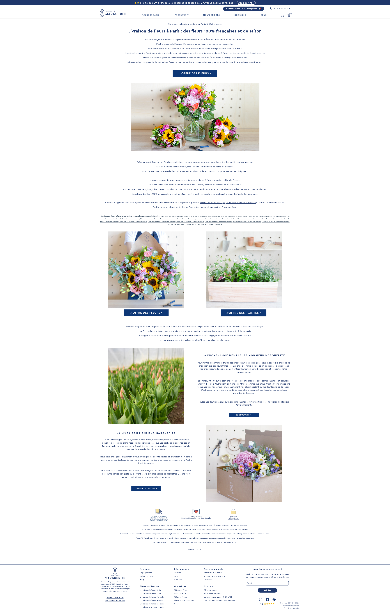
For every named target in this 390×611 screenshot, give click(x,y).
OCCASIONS (240, 15)
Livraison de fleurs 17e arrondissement (247, 221)
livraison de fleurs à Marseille (242, 203)
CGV (176, 576)
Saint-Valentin (180, 593)
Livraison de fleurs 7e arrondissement (153, 219)
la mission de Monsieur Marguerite (178, 44)
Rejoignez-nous (147, 576)
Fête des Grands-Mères (184, 600)
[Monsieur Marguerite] (113, 13)
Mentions (178, 580)
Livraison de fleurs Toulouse (152, 604)
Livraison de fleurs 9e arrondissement (209, 219)
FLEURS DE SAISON (151, 15)
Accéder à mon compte (213, 573)
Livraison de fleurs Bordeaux (152, 600)
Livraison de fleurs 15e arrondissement (190, 221)
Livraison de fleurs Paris (150, 590)
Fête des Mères (180, 597)
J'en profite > (246, 3)
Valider (267, 590)
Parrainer (208, 580)
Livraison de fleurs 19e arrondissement (180, 224)
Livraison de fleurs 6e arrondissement (126, 219)
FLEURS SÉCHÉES (211, 15)
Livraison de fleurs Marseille (152, 597)
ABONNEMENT (182, 15)
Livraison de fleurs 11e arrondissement (266, 219)
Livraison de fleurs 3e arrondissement (231, 216)
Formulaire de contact (213, 593)
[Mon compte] (283, 15)
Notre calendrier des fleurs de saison (115, 599)
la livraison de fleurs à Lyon (212, 203)
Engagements (146, 573)
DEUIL (263, 15)
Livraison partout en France (152, 607)
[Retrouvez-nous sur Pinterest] (274, 599)
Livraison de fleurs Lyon (150, 593)
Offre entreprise (211, 590)
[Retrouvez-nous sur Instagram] (261, 599)
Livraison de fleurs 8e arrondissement (181, 219)
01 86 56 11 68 (281, 9)
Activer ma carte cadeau (214, 576)
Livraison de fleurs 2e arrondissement (203, 216)
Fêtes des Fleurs (181, 590)
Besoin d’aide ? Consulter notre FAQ (219, 600)
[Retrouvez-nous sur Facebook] (267, 599)
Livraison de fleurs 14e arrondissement (162, 221)
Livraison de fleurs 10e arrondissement (238, 219)
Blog (142, 580)
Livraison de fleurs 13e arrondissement (133, 221)
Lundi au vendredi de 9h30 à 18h (218, 597)
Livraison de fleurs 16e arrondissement (218, 221)
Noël (176, 604)
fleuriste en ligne (209, 44)
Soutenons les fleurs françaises (242, 9)
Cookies (177, 573)
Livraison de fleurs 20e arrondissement (209, 224)
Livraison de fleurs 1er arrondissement (176, 216)
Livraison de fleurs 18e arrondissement (275, 221)
